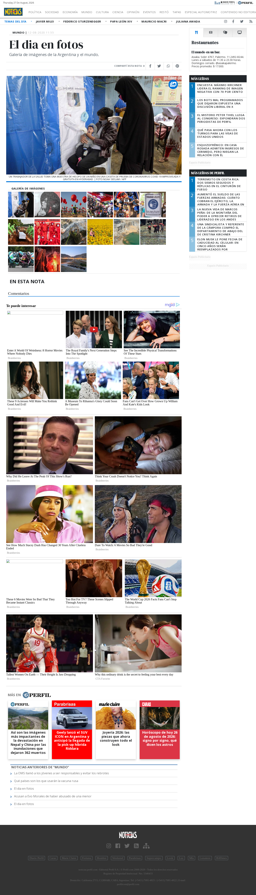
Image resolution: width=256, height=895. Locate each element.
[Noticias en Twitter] (241, 22)
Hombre (101, 858)
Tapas (176, 12)
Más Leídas (200, 78)
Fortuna (86, 858)
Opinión (133, 12)
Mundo (86, 12)
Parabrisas (135, 858)
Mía (191, 858)
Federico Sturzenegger (82, 21)
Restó (164, 12)
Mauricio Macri (154, 21)
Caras (52, 858)
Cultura (102, 12)
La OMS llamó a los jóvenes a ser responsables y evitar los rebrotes (61, 773)
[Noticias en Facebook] (233, 22)
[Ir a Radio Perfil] (225, 2)
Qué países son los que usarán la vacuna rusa (46, 781)
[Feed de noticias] (251, 22)
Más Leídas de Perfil (208, 173)
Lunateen (205, 858)
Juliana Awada (188, 21)
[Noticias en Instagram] (225, 22)
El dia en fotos (24, 788)
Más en (14, 695)
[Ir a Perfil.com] (245, 2)
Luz (181, 858)
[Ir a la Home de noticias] (128, 835)
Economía (70, 12)
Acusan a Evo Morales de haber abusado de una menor (52, 796)
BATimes (221, 858)
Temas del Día (15, 21)
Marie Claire (69, 858)
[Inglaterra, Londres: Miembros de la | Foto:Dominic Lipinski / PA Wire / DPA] (47, 232)
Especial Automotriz (201, 12)
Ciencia (117, 12)
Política (34, 12)
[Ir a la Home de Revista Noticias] (13, 11)
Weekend (117, 858)
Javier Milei (45, 21)
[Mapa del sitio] (146, 846)
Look (170, 858)
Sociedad (52, 12)
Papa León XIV (121, 21)
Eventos (149, 12)
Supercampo (154, 858)
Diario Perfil (36, 858)
